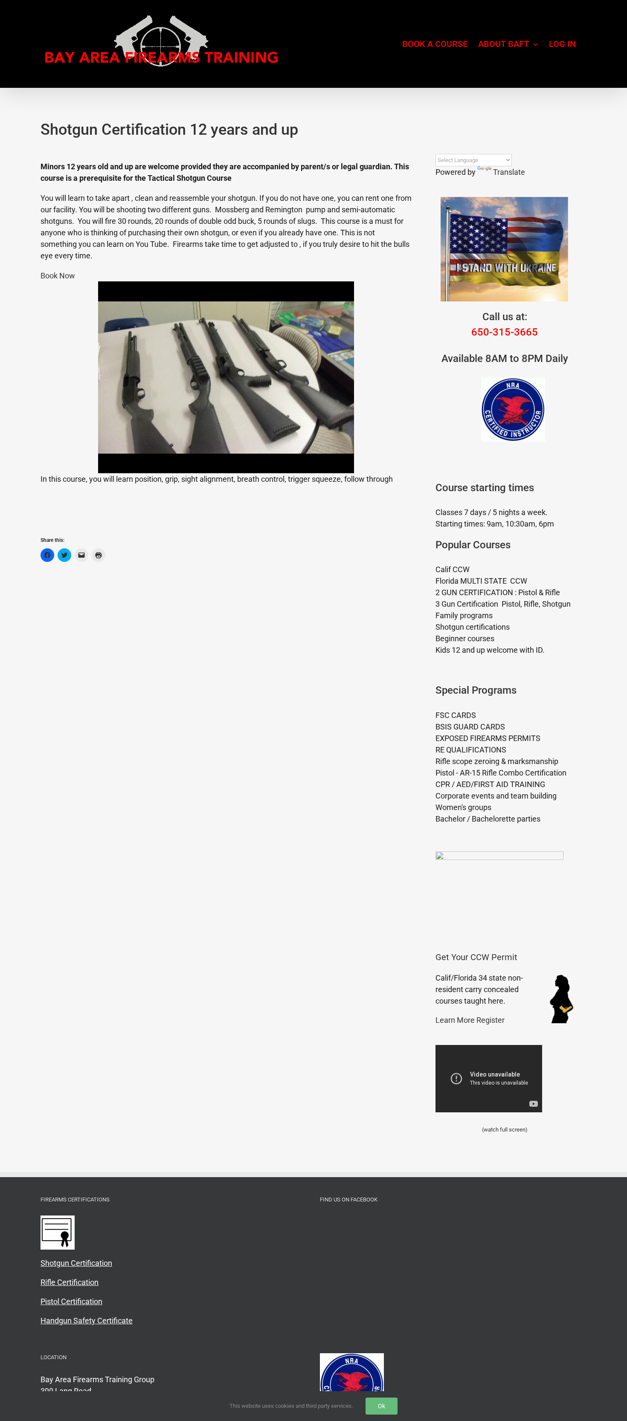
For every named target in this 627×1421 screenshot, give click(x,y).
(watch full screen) (505, 1129)
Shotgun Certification (76, 1263)
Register (490, 1020)
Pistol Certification (71, 1301)
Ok (381, 1406)
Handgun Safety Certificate (87, 1320)
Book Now (58, 275)
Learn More (455, 1020)
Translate (509, 172)
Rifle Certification (70, 1282)
